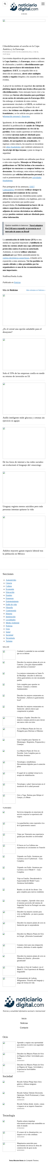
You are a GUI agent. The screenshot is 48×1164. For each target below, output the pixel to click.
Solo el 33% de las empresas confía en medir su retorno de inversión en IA (24, 375)
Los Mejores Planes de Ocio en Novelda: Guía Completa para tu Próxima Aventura (28, 753)
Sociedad (9, 635)
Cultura (9, 586)
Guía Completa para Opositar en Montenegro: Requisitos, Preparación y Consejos (31, 742)
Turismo (9, 641)
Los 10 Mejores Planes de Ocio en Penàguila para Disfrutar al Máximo (30, 730)
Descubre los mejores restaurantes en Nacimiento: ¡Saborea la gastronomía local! (30, 698)
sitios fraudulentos (13, 147)
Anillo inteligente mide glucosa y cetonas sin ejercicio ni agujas (24, 419)
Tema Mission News (16, 1160)
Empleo (9, 595)
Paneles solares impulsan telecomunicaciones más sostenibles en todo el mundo (31, 1123)
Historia (9, 614)
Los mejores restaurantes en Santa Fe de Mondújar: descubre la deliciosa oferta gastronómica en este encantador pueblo (31, 676)
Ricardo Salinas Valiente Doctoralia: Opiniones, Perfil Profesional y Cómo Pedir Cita (30, 1095)
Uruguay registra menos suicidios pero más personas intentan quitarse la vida (23, 508)
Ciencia (9, 583)
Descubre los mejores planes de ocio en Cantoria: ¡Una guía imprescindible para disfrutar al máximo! (31, 664)
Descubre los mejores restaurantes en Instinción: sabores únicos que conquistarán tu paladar (30, 709)
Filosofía (9, 607)
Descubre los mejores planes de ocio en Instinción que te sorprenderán (31, 924)
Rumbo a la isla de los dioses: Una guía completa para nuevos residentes (30, 891)
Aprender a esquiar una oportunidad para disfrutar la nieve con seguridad (30, 1044)
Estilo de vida (11, 604)
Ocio (8, 629)
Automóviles (11, 580)
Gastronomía (11, 610)
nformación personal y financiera (16, 116)
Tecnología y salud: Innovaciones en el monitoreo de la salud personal (31, 785)
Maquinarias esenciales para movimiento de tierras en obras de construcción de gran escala (29, 1145)
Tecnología (10, 638)
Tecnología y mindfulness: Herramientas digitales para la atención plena (31, 764)
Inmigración (10, 617)
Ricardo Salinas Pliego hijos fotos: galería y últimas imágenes (29, 1083)
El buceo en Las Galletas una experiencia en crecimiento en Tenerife (31, 846)
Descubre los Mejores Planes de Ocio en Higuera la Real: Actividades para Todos (30, 1056)
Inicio (24, 1018)
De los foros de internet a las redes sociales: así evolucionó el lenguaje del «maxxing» (23, 463)
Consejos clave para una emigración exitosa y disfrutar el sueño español (30, 946)
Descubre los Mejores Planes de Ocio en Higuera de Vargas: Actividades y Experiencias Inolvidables (30, 1067)
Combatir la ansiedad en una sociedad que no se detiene (30, 652)
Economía (10, 589)
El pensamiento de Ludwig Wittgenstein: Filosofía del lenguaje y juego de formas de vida (30, 980)
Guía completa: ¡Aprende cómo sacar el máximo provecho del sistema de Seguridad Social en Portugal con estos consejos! (31, 904)
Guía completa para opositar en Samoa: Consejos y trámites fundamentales (28, 686)
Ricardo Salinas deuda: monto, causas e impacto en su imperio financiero (30, 1105)
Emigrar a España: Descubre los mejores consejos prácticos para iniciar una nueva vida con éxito (31, 720)
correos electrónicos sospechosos (16, 258)
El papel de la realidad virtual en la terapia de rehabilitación (29, 774)
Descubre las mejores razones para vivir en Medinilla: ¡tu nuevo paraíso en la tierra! (30, 914)
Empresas (10, 598)
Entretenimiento (12, 601)
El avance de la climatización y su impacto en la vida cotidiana (29, 1133)
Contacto (24, 1028)
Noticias (17, 282)
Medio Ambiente (12, 623)
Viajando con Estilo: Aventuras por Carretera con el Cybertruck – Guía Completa (29, 858)
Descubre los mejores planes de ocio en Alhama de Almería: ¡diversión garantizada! (31, 958)
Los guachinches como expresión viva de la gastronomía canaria (30, 824)
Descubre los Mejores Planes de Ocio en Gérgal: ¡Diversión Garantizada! (30, 935)
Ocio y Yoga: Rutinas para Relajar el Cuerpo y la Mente (30, 796)
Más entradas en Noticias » (35, 290)
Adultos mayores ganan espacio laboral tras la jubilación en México (23, 552)
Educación (10, 592)
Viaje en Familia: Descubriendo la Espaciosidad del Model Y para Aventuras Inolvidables (29, 881)
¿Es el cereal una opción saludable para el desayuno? (22, 330)
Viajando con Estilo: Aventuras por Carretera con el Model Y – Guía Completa (29, 870)
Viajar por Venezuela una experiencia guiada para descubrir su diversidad (30, 835)
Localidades (10, 620)
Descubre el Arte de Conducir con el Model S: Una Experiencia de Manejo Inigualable (30, 969)
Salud (8, 632)
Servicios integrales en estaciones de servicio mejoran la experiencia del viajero (30, 814)
